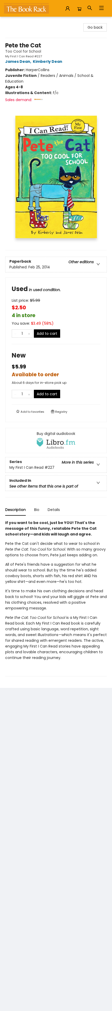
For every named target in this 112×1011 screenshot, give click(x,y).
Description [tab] (15, 509)
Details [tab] (54, 509)
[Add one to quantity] (29, 333)
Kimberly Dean (47, 61)
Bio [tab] (36, 509)
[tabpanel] (56, 598)
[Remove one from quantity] (15, 333)
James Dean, (18, 61)
